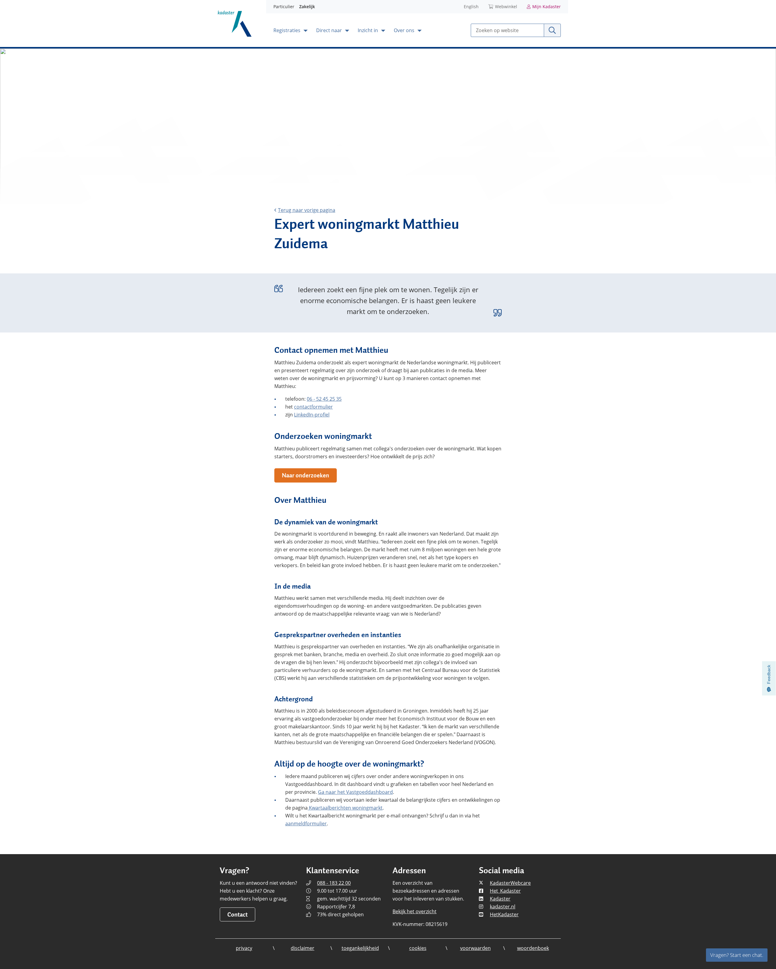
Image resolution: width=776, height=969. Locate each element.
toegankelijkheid (360, 948)
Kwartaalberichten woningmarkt (345, 807)
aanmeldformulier (306, 823)
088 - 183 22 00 (334, 883)
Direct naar (329, 30)
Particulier (283, 6)
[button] (305, 475)
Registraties (287, 30)
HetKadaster (504, 914)
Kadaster (500, 898)
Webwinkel (506, 6)
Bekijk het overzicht (414, 911)
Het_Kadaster (505, 890)
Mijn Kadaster (546, 6)
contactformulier (313, 406)
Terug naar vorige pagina (306, 210)
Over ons (405, 30)
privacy (244, 948)
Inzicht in (368, 30)
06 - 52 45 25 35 (324, 399)
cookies (417, 948)
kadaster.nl (502, 906)
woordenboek (533, 948)
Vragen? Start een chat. (736, 954)
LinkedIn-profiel (311, 414)
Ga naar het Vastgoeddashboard (355, 792)
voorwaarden (475, 948)
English (471, 6)
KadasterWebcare (510, 883)
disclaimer (302, 948)
